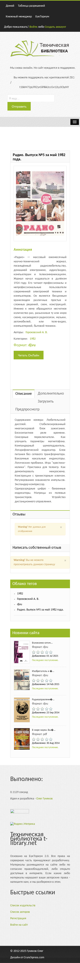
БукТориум (42, 16)
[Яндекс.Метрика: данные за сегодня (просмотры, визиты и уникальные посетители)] (22, 824)
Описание (23, 394)
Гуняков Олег (35, 951)
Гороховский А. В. (37, 332)
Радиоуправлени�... (43, 699)
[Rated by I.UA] (19, 812)
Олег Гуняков (44, 798)
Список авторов (20, 912)
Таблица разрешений (31, 6)
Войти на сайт (19, 925)
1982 (33, 338)
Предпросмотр (27, 409)
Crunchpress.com (34, 957)
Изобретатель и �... (43, 671)
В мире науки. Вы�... (43, 730)
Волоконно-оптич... (42, 643)
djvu (19, 604)
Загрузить (46, 401)
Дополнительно (51, 394)
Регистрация (18, 918)
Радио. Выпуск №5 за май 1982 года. (40, 609)
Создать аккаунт (55, 27)
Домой (10, 6)
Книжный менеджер (19, 16)
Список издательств (22, 905)
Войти (33, 27)
